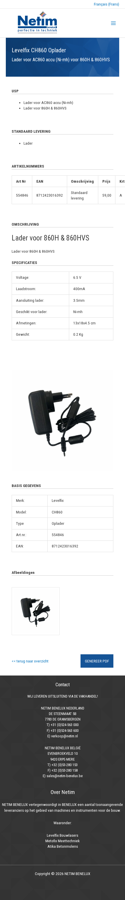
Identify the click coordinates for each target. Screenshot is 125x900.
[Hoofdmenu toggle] (113, 23)
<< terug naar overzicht (30, 661)
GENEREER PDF (97, 661)
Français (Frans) (106, 4)
